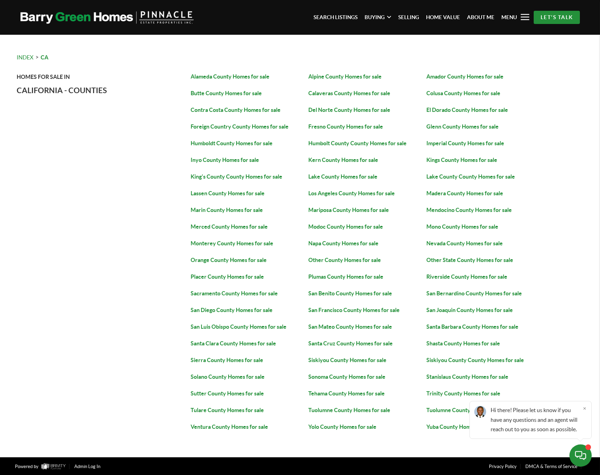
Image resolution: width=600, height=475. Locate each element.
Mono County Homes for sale (462, 226)
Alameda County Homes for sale (230, 76)
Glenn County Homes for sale (462, 126)
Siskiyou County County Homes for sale (475, 360)
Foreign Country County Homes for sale (240, 126)
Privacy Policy (503, 466)
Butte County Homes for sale (226, 93)
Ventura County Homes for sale (229, 426)
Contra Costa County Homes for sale (236, 110)
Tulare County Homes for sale (227, 410)
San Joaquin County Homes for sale (469, 310)
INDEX (25, 57)
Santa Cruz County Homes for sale (350, 343)
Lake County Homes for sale (342, 176)
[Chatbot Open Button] (580, 455)
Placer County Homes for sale (227, 276)
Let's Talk (557, 17)
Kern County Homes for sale (343, 160)
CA (44, 57)
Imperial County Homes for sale (465, 143)
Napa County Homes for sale (343, 243)
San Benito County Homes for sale (350, 293)
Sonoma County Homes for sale (346, 376)
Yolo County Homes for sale (342, 426)
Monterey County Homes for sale (232, 243)
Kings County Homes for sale (461, 160)
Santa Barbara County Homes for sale (472, 326)
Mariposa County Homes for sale (348, 210)
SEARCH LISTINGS (336, 17)
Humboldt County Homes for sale (232, 143)
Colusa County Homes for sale (463, 93)
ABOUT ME (480, 17)
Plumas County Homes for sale (345, 276)
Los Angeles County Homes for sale (351, 193)
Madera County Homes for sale (464, 193)
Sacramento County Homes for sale (234, 293)
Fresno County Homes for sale (345, 126)
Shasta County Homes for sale (463, 343)
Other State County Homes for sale (469, 260)
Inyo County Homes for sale (225, 160)
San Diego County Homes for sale (232, 310)
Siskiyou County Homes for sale (347, 360)
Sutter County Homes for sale (227, 393)
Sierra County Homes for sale (227, 360)
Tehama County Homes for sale (346, 393)
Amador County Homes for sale (464, 76)
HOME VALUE (443, 17)
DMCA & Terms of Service (551, 466)
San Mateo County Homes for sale (350, 326)
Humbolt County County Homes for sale (357, 143)
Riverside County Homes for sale (466, 276)
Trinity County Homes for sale (463, 393)
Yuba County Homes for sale (461, 426)
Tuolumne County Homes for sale (349, 410)
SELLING (408, 17)
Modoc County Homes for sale (345, 226)
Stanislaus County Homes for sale (467, 376)
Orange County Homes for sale (229, 260)
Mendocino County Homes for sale (469, 210)
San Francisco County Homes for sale (354, 310)
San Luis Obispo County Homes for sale (238, 326)
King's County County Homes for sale (236, 176)
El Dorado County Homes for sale (467, 110)
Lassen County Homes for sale (228, 193)
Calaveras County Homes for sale (349, 93)
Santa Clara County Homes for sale (233, 343)
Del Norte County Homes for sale (349, 110)
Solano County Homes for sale (228, 376)
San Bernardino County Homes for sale (474, 293)
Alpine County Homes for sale (345, 76)
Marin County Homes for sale (227, 210)
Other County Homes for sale (344, 260)
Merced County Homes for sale (229, 226)
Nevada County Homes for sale (464, 243)
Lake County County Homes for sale (470, 176)
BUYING (375, 17)
